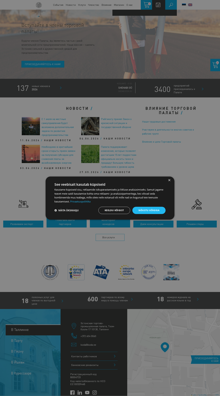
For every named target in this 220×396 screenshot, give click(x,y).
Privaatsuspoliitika (80, 201)
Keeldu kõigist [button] (114, 210)
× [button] (169, 180)
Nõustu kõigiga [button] (149, 210)
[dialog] (110, 197)
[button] (66, 210)
